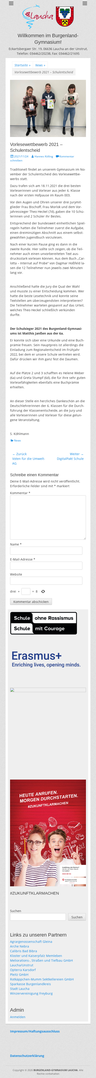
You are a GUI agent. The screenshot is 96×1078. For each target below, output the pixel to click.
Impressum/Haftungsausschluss (35, 1031)
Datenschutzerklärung (27, 1056)
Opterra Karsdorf (23, 970)
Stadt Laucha (19, 989)
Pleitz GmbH (19, 974)
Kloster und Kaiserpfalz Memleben (36, 956)
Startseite (23, 65)
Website (16, 574)
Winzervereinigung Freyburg (31, 993)
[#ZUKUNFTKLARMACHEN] (48, 833)
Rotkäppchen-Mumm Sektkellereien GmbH (42, 979)
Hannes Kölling (44, 156)
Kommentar (20, 493)
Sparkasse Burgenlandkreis (30, 984)
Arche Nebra (19, 946)
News (40, 65)
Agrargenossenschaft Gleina (31, 941)
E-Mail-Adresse (22, 559)
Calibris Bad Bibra (23, 951)
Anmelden (17, 1017)
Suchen (15, 911)
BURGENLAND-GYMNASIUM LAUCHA (55, 1070)
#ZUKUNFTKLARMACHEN (34, 893)
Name (16, 544)
